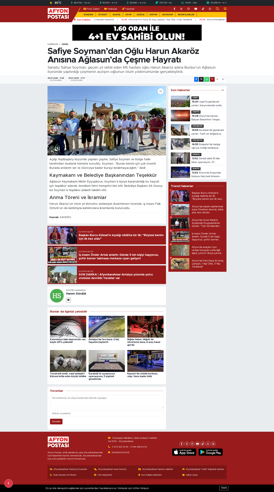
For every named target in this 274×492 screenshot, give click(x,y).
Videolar (112, 9)
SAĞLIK (141, 15)
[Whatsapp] (208, 443)
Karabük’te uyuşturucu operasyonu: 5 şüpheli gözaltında (102, 376)
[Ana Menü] (223, 9)
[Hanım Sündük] (57, 295)
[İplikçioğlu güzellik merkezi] (137, 32)
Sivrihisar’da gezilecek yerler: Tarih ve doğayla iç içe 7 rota (207, 132)
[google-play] (210, 452)
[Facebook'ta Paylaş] (196, 79)
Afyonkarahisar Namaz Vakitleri (157, 469)
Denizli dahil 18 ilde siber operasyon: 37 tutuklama (205, 160)
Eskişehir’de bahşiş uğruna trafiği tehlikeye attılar (205, 146)
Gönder (56, 421)
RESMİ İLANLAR (186, 15)
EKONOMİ (167, 15)
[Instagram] (192, 443)
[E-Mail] (68, 300)
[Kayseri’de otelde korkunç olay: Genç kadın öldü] (145, 361)
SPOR (128, 15)
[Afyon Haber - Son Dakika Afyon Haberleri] (58, 14)
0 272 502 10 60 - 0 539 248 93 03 (129, 447)
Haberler (53, 44)
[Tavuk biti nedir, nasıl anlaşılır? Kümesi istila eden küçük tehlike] (68, 361)
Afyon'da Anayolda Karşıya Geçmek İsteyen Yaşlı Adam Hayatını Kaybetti (206, 175)
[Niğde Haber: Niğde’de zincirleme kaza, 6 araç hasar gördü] (145, 326)
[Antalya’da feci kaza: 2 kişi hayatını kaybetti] (107, 326)
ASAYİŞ (116, 15)
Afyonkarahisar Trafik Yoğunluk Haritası (205, 469)
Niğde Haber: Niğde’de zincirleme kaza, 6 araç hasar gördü (144, 342)
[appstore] (184, 452)
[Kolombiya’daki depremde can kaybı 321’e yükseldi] (68, 326)
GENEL (65, 44)
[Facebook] (181, 443)
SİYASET (103, 15)
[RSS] (213, 443)
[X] (187, 443)
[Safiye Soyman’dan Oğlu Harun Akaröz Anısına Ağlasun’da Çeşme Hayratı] (107, 120)
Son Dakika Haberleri (151, 475)
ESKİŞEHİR (198, 126)
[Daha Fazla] (212, 79)
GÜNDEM (88, 15)
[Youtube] (197, 443)
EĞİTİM (153, 15)
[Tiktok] (202, 443)
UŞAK (195, 98)
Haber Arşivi (192, 475)
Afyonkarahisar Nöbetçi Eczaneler (70, 469)
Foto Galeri (92, 9)
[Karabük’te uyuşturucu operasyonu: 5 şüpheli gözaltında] (107, 361)
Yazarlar (130, 9)
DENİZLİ (196, 154)
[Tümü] (222, 90)
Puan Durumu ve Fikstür (64, 475)
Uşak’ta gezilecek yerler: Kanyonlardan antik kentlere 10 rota (206, 104)
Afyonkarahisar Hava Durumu (112, 469)
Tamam (224, 488)
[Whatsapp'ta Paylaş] (206, 79)
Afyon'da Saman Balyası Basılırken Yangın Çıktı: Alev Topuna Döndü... (206, 118)
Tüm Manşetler (104, 475)
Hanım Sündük (76, 293)
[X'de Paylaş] (201, 79)
